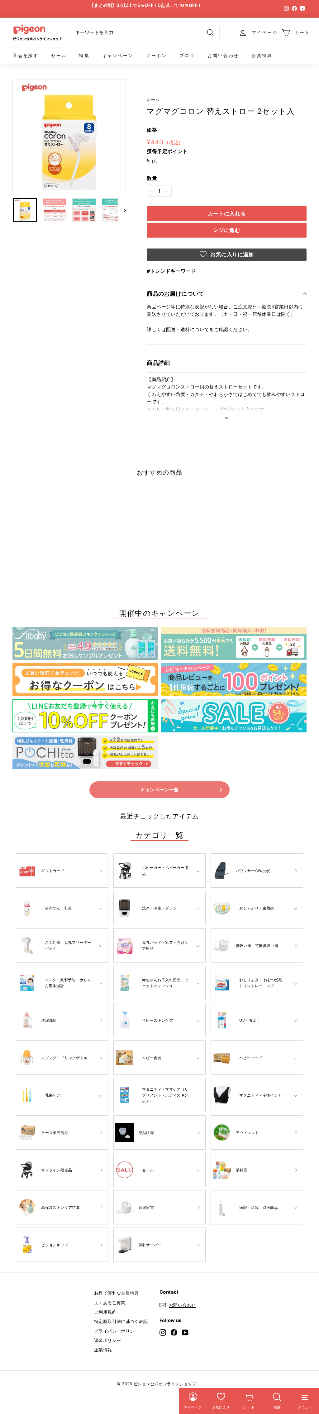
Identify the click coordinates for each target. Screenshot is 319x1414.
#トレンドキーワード (171, 271)
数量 (152, 178)
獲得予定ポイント (167, 151)
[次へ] (122, 210)
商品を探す (25, 55)
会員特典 (261, 55)
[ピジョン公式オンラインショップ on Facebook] (174, 1332)
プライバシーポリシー (116, 1331)
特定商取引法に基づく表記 (121, 1321)
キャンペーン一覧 (159, 790)
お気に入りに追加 (231, 254)
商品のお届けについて (175, 293)
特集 (84, 55)
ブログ (187, 55)
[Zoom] (69, 136)
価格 (152, 130)
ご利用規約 (105, 1312)
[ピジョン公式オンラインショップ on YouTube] (185, 1332)
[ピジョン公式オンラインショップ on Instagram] (163, 1332)
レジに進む (226, 230)
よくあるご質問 (110, 1302)
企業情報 (103, 1349)
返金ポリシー (107, 1340)
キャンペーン (118, 55)
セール (59, 55)
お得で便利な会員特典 (116, 1293)
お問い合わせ (223, 55)
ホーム (153, 99)
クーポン (156, 55)
